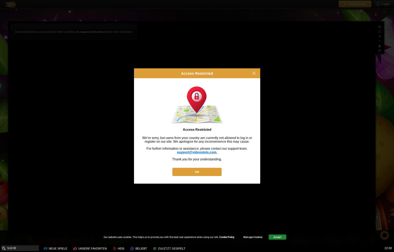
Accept (277, 237)
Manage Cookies (252, 237)
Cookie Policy (226, 237)
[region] (197, 237)
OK (197, 172)
